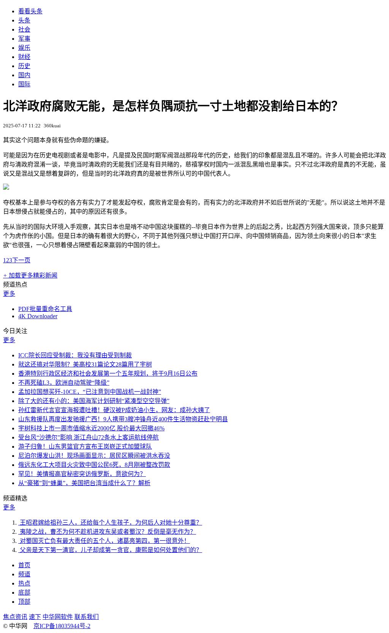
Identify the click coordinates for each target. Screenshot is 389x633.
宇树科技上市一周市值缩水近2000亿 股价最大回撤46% (91, 428)
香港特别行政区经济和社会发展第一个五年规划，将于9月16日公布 (108, 373)
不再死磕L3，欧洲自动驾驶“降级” (63, 382)
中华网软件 (58, 617)
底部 (24, 592)
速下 (35, 617)
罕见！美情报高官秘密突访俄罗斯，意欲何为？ (82, 474)
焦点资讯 (15, 617)
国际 (24, 84)
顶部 (24, 601)
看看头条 (30, 11)
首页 (24, 565)
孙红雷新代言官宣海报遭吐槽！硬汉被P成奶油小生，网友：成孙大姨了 (114, 410)
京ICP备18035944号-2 (61, 626)
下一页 (21, 260)
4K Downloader (37, 316)
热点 (24, 583)
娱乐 (24, 47)
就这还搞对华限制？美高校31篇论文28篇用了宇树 (85, 364)
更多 (9, 293)
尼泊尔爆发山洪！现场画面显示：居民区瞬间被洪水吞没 (94, 455)
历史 (24, 66)
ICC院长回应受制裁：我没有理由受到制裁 (75, 355)
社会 (24, 29)
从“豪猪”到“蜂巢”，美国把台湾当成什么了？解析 (84, 483)
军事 (24, 38)
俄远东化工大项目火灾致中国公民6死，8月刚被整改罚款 (94, 465)
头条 (24, 20)
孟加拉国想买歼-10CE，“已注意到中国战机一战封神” (89, 392)
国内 (24, 75)
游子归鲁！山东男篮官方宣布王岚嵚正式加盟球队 (85, 446)
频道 (24, 574)
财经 (24, 57)
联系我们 (86, 617)
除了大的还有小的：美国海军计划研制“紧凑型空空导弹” (93, 401)
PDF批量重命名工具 (45, 309)
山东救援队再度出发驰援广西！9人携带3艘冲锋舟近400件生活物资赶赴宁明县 (123, 419)
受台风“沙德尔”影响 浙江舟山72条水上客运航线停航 (88, 437)
